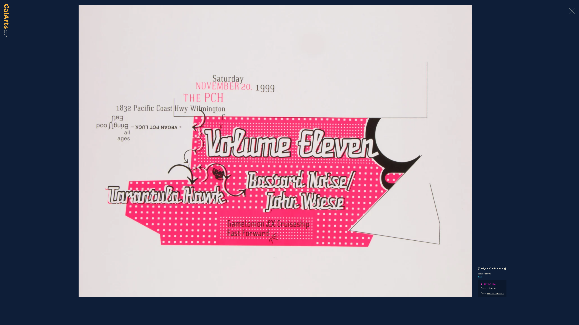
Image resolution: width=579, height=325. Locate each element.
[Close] (572, 12)
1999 (480, 276)
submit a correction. (495, 293)
